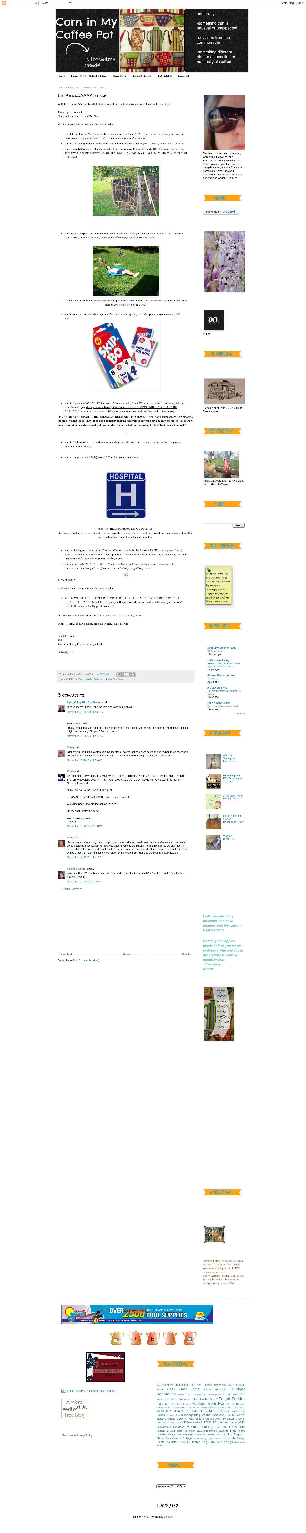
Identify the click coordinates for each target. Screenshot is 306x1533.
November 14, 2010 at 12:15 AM (85, 857)
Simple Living (235, 1438)
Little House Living (218, 660)
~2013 (171, 1389)
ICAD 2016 (221, 1427)
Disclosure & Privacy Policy (76, 1435)
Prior (70, 837)
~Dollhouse (183, 1399)
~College (212, 1394)
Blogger (168, 1516)
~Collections (200, 1394)
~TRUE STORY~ (217, 1411)
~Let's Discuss (183, 1404)
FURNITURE (209, 1422)
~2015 (195, 1389)
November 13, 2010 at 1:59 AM (84, 760)
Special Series (141, 75)
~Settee (230, 1407)
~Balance (220, 1389)
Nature (198, 1434)
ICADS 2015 (237, 1427)
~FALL (212, 1399)
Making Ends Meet (95, 679)
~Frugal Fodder (230, 1399)
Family (160, 1422)
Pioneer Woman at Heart (221, 675)
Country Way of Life (190, 1418)
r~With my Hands (216, 1438)
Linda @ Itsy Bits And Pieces (84, 702)
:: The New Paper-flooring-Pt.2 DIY (233, 797)
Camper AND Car (221, 1415)
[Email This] (118, 674)
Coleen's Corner (76, 868)
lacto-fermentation (186, 1431)
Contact (183, 75)
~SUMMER (163, 1411)
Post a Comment (72, 888)
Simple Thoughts (166, 1442)
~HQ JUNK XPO (165, 1404)
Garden (224, 1422)
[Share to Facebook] (130, 674)
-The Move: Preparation (174, 1384)
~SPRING (240, 1408)
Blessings (187, 1415)
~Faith (203, 1399)
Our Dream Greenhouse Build (222, 706)
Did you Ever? (213, 1419)
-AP (158, 1385)
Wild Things (225, 1442)
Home (62, 75)
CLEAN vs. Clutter (75, 679)
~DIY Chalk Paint (228, 1394)
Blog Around (202, 1415)
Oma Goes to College (178, 1438)
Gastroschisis (164, 1427)
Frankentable (193, 1422)
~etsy (194, 1399)
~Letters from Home (210, 1403)
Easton (231, 1418)
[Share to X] (126, 674)
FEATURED (164, 75)
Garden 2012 (237, 1422)
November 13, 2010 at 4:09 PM (84, 826)
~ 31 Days (195, 1384)
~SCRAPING (218, 1407)
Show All (241, 714)
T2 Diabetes (183, 1442)
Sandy (71, 747)
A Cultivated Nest (217, 687)
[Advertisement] (126, 922)
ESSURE (240, 1419)
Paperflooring (199, 1438)
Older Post (187, 954)
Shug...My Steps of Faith (221, 648)
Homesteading (200, 1426)
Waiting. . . (212, 678)
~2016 (207, 1389)
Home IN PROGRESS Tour (89, 75)
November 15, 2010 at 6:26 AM (84, 881)
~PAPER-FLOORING (190, 1408)
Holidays (178, 1427)
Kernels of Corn (166, 1430)
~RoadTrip (206, 1408)
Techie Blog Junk (114, 679)
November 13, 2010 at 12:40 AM (85, 736)
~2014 (183, 1389)
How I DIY (119, 75)
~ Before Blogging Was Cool (217, 1385)
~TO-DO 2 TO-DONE (188, 1411)
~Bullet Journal (185, 1394)
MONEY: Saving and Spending (174, 1434)
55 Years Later (214, 651)
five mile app (172, 1422)
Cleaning (170, 1418)
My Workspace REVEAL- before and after (232, 778)
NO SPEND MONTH (214, 1434)
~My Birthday (237, 1404)
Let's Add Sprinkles (218, 702)
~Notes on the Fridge (167, 1407)
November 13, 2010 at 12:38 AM (85, 711)
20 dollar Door (173, 1415)
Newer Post (65, 954)
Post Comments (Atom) (86, 960)
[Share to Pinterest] (134, 674)
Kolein (71, 771)
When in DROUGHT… (230, 837)
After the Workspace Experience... (230, 758)
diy (224, 1418)
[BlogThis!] (122, 674)
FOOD (182, 1422)
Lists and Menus (207, 1430)
